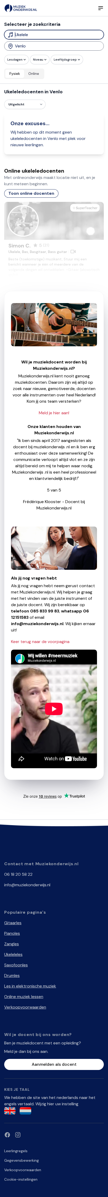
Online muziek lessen (23, 996)
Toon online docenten (31, 193)
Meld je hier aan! (54, 413)
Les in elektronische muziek (30, 986)
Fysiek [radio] (14, 73)
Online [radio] (33, 73)
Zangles (11, 944)
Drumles (12, 975)
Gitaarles (12, 923)
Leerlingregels (16, 1151)
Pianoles (12, 933)
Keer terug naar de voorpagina (40, 641)
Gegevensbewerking (21, 1160)
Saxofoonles (16, 965)
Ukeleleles (13, 954)
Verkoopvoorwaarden (25, 1007)
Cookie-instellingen (20, 1179)
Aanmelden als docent (54, 1064)
